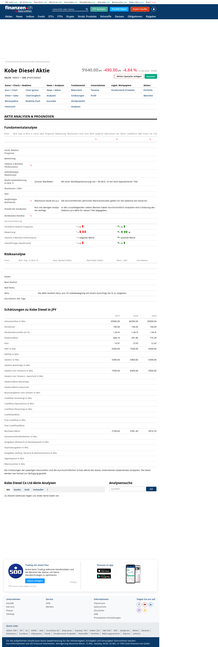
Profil (93, 95)
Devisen (119, 16)
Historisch (10, 106)
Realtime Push (33, 101)
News (19, 16)
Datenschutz (100, 607)
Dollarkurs (11, 633)
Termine (95, 90)
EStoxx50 (83, 2)
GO (151, 489)
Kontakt (10, 603)
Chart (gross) (32, 90)
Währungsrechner (111, 633)
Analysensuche (120, 483)
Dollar (131, 2)
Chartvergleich (33, 95)
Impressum (99, 603)
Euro (66, 2)
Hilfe (48, 603)
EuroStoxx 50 (52, 630)
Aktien (8, 16)
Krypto (70, 16)
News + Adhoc (54, 90)
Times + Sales (11, 95)
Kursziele (51, 101)
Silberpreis (36, 633)
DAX (50, 2)
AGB (96, 614)
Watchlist (148, 95)
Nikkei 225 (95, 630)
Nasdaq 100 (81, 630)
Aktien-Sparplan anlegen (129, 76)
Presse (9, 610)
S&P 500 (107, 630)
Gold (99, 2)
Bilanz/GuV (76, 90)
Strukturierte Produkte (123, 90)
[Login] (153, 9)
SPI (21, 2)
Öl (147, 2)
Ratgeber (151, 16)
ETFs (51, 16)
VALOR (7, 78)
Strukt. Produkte (87, 16)
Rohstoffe (105, 16)
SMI (6, 2)
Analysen (51, 95)
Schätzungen (77, 95)
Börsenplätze (11, 101)
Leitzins (136, 633)
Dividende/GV (78, 101)
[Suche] (86, 9)
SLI (26, 630)
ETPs (60, 16)
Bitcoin (115, 2)
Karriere (10, 607)
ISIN (24, 78)
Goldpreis (125, 630)
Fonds (41, 16)
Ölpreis (126, 633)
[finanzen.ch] (18, 7)
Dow (36, 2)
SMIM (34, 630)
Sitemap (10, 614)
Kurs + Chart (11, 90)
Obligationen (135, 16)
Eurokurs (23, 633)
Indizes (30, 16)
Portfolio (148, 90)
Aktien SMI (11, 630)
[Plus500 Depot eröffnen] (21, 11)
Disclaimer (99, 610)
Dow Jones (67, 630)
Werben (50, 607)
